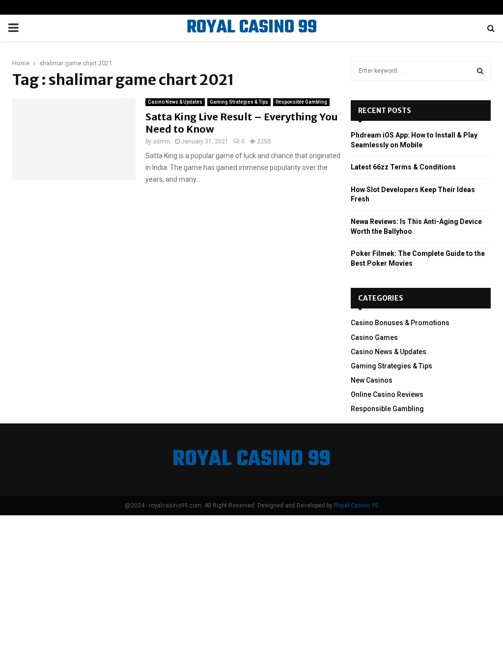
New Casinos (371, 380)
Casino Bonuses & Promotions (400, 323)
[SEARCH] (480, 71)
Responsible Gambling (301, 102)
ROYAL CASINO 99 (252, 28)
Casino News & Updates (175, 102)
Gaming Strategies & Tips (239, 102)
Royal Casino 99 (356, 505)
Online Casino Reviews (387, 394)
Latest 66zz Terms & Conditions (403, 167)
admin (161, 141)
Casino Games (374, 337)
